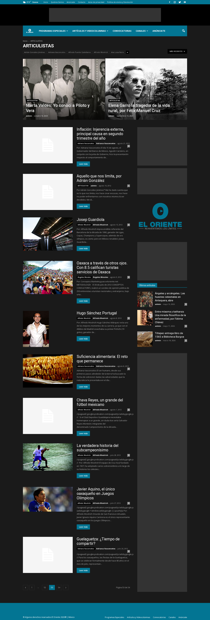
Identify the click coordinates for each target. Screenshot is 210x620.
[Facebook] (169, 2)
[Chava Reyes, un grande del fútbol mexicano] (48, 416)
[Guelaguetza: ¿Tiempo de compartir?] (48, 555)
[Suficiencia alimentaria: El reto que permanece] (48, 371)
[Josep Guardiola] (48, 234)
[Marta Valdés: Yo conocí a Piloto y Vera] (64, 93)
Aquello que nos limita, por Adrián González (99, 178)
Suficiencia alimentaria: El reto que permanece (102, 358)
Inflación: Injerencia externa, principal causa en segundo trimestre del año (100, 134)
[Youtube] (184, 2)
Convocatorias (122, 30)
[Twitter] (179, 2)
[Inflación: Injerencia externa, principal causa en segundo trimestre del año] (48, 145)
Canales (141, 30)
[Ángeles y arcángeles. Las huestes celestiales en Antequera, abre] (145, 299)
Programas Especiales (52, 30)
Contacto (81, 2)
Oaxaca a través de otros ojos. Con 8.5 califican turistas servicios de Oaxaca (102, 267)
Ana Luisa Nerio (117, 52)
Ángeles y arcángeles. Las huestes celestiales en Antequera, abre (170, 297)
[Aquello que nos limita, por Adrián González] (48, 192)
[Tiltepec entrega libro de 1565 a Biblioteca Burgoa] (145, 339)
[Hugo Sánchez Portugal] (36, 329)
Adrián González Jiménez (34, 52)
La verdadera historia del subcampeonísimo (97, 447)
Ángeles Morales (84, 277)
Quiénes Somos (57, 2)
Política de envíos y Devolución (120, 2)
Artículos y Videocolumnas (89, 30)
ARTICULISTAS (32, 100)
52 (45, 587)
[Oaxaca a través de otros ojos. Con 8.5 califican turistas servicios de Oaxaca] (48, 277)
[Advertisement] (105, 15)
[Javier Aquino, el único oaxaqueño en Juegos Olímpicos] (48, 499)
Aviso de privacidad (96, 2)
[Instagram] (174, 2)
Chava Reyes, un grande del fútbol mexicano (100, 402)
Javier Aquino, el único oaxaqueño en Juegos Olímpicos (96, 493)
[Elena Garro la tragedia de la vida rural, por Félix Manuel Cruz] (146, 89)
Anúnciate (71, 2)
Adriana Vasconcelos (56, 52)
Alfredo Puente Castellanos (79, 52)
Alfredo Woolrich (101, 52)
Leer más (83, 164)
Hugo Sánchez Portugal (97, 313)
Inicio (46, 2)
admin (29, 116)
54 (59, 587)
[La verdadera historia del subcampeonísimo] (48, 457)
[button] (183, 31)
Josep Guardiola (90, 219)
